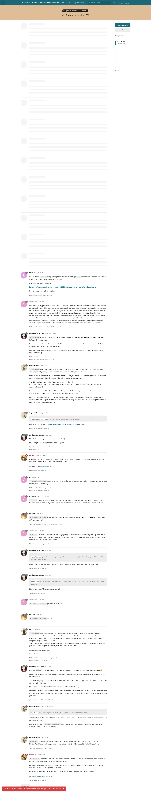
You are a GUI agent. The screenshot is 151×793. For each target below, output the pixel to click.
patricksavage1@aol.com (44, 467)
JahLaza (36, 582)
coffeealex (35, 337)
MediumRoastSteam (40, 419)
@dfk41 (38, 670)
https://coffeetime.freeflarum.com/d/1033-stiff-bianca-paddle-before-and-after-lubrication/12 (62, 287)
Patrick (34, 500)
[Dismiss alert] (64, 789)
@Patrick (77, 277)
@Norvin (43, 277)
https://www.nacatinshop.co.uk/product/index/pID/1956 (63, 424)
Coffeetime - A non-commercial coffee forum (40, 2)
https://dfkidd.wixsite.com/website (40, 654)
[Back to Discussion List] (3, 3)
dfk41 (35, 713)
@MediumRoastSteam (53, 724)
